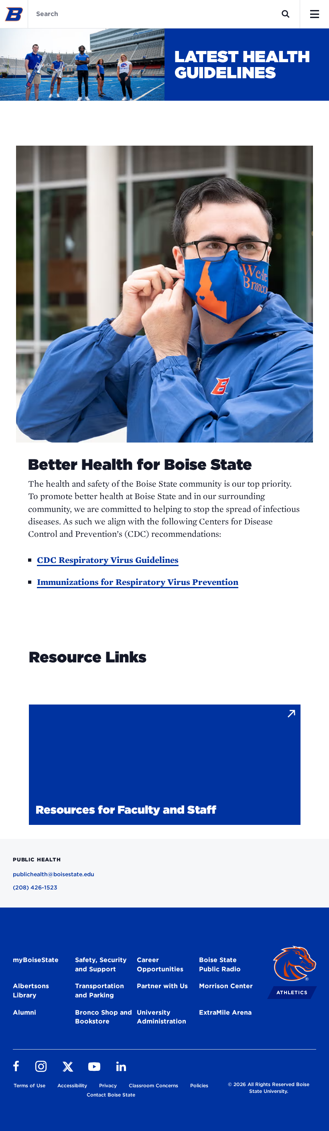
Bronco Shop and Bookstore (103, 1017)
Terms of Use (29, 1085)
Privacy (108, 1085)
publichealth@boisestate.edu (53, 874)
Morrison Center (226, 986)
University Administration (161, 1017)
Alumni (24, 1012)
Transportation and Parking (99, 990)
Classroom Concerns (153, 1085)
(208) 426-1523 (35, 887)
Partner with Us (162, 986)
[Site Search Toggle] (286, 14)
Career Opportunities (160, 964)
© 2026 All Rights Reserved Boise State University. (268, 1087)
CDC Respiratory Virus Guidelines (108, 559)
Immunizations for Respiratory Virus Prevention (137, 582)
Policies (199, 1085)
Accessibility (72, 1085)
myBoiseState (36, 960)
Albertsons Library (31, 990)
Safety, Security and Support (101, 964)
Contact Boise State (111, 1095)
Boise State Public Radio (220, 964)
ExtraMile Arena (225, 1012)
